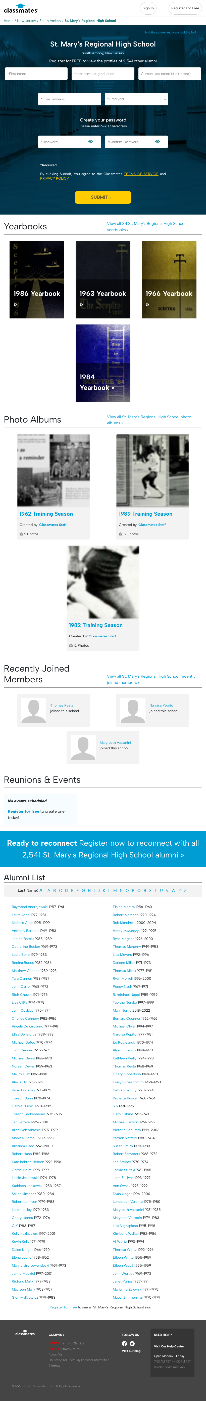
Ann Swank (121, 1186)
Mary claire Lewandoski (30, 1265)
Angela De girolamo (27, 1026)
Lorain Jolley (22, 1210)
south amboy (50, 21)
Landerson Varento (128, 1202)
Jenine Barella (23, 939)
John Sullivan (123, 1178)
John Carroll (21, 986)
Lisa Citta (19, 1002)
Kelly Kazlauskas (25, 1233)
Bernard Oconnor (126, 1018)
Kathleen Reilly (124, 1058)
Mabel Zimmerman (128, 1297)
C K (15, 1226)
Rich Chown (22, 995)
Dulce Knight (22, 1250)
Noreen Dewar (23, 1066)
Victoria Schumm (127, 1130)
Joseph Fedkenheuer (28, 1114)
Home (9, 21)
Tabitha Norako (125, 1002)
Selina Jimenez (24, 1194)
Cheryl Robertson (127, 1074)
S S (115, 1106)
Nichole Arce (22, 923)
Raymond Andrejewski (30, 907)
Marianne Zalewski (127, 1289)
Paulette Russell (125, 1098)
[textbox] (136, 99)
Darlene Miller (124, 963)
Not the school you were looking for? (170, 32)
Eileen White (123, 1257)
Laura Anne (21, 915)
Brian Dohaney (23, 1090)
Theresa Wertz (125, 1250)
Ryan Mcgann (123, 939)
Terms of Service (141, 174)
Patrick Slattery (125, 1138)
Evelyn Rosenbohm (128, 1082)
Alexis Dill (19, 1082)
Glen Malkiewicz (25, 1297)
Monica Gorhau (24, 1138)
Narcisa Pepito (161, 705)
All (41, 890)
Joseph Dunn (22, 1098)
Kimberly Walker (126, 1233)
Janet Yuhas (122, 1281)
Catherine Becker (26, 946)
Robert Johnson (24, 1202)
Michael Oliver (124, 1026)
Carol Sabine (123, 1114)
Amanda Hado (23, 1146)
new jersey (26, 21)
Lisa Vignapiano (125, 1226)
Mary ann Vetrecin (127, 1218)
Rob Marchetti (124, 923)
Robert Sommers (126, 1154)
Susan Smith (123, 1146)
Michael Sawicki (126, 1122)
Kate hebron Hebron (28, 1162)
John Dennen (22, 1050)
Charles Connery (25, 1018)
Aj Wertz (120, 1242)
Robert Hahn (22, 1154)
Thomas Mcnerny (127, 946)
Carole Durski (23, 1106)
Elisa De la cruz (24, 1034)
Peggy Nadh (122, 986)
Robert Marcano (125, 915)
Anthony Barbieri (25, 931)
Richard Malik (22, 1281)
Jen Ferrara (21, 1122)
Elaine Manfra (124, 907)
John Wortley (123, 1273)
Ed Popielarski (124, 1042)
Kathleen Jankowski (27, 1186)
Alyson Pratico (124, 1050)
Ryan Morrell (123, 978)
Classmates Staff (53, 525)
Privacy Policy (54, 178)
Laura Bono (21, 955)
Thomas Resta (61, 705)
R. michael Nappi (126, 995)
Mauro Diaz (21, 1074)
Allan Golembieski (26, 1130)
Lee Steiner (122, 1162)
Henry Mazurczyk (126, 931)
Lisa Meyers (122, 955)
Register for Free (63, 1307)
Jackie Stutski (124, 1170)
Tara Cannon (22, 978)
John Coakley (22, 1010)
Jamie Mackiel (23, 1273)
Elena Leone (21, 1257)
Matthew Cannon (25, 971)
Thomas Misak (124, 971)
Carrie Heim (22, 1170)
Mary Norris (122, 1010)
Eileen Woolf (123, 1265)
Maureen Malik (23, 1289)
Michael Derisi (23, 1058)
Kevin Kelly (20, 1242)
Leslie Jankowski (25, 1178)
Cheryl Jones (22, 1218)
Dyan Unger (122, 1194)
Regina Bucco (23, 963)
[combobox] (136, 99)
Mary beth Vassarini (115, 742)
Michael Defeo (23, 1042)
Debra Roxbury (124, 1090)
